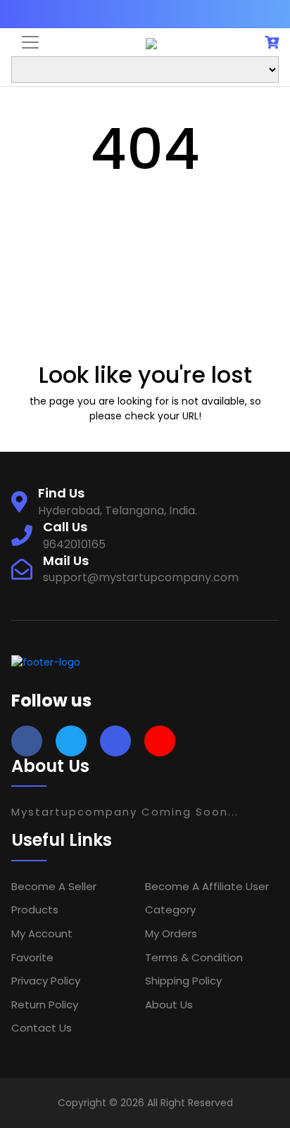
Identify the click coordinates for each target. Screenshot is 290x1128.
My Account (41, 933)
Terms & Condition (194, 957)
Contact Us (41, 1027)
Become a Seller (53, 886)
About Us (169, 1004)
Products (34, 909)
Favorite (32, 957)
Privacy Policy (45, 980)
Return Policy (44, 1004)
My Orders (171, 933)
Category (170, 909)
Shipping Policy (183, 980)
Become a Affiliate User (207, 886)
